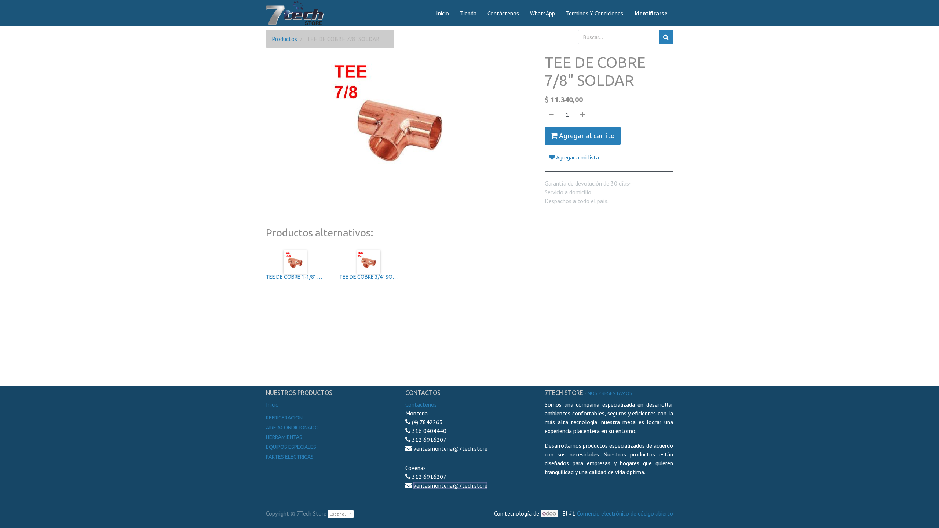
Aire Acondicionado (292, 427)
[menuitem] (442, 13)
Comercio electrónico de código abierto (625, 513)
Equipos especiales (291, 447)
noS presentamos (610, 393)
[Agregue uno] (582, 114)
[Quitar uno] (551, 114)
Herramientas (284, 437)
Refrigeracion (284, 418)
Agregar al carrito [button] (586, 135)
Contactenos (421, 404)
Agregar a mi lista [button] (577, 157)
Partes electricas (290, 457)
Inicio (272, 404)
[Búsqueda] (666, 37)
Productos (284, 39)
